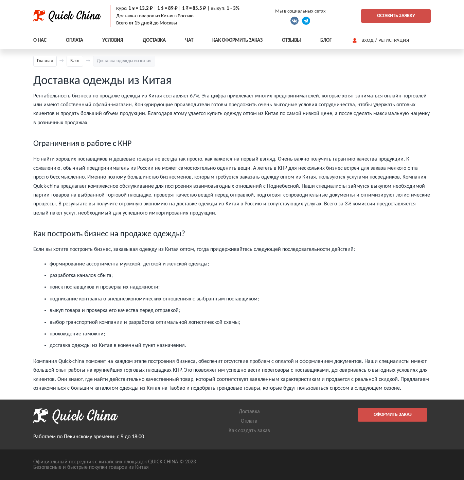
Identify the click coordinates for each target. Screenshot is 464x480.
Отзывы (291, 40)
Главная (45, 60)
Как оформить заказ (237, 40)
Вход (367, 40)
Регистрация (393, 40)
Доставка (154, 40)
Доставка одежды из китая (124, 60)
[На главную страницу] (67, 16)
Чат (189, 40)
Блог (326, 40)
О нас (40, 40)
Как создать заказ (249, 430)
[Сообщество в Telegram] (306, 21)
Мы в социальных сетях (300, 11)
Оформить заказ (393, 414)
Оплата (74, 40)
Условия (112, 40)
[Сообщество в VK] (294, 21)
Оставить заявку (396, 15)
